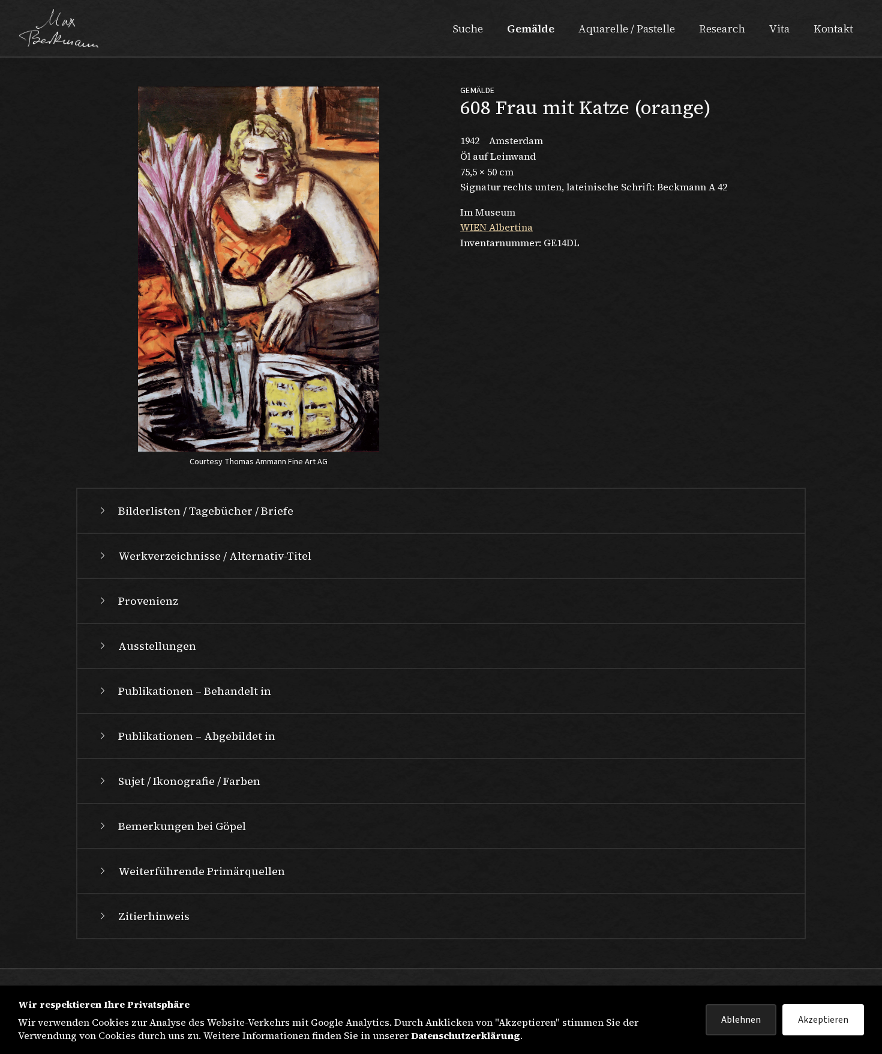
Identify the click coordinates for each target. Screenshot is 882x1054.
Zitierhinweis (154, 916)
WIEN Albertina (496, 227)
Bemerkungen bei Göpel (182, 826)
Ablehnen (741, 1019)
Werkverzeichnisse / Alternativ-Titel (214, 555)
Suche (467, 28)
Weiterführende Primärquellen (201, 871)
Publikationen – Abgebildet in (196, 736)
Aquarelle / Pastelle (626, 28)
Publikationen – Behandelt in (194, 690)
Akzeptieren (823, 1019)
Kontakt (833, 28)
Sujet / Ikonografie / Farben (189, 781)
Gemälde (530, 28)
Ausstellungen (157, 645)
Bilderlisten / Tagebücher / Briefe (205, 510)
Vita (779, 28)
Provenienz (148, 600)
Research (722, 28)
